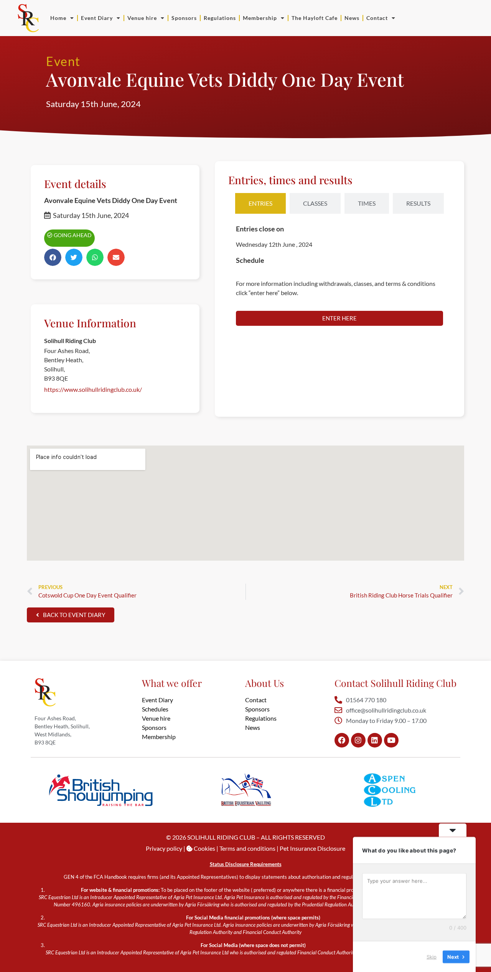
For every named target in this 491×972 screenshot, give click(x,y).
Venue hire (142, 18)
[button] (52, 257)
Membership (260, 18)
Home (58, 18)
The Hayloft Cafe (315, 18)
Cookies (204, 848)
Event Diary (97, 18)
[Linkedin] (374, 740)
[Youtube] (391, 740)
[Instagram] (358, 740)
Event (63, 61)
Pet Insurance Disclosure (312, 848)
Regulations (220, 18)
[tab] (260, 203)
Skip (432, 956)
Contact (377, 18)
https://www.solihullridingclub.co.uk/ (93, 389)
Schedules (155, 709)
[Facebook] (341, 740)
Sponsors (184, 18)
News (351, 18)
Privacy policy (164, 848)
